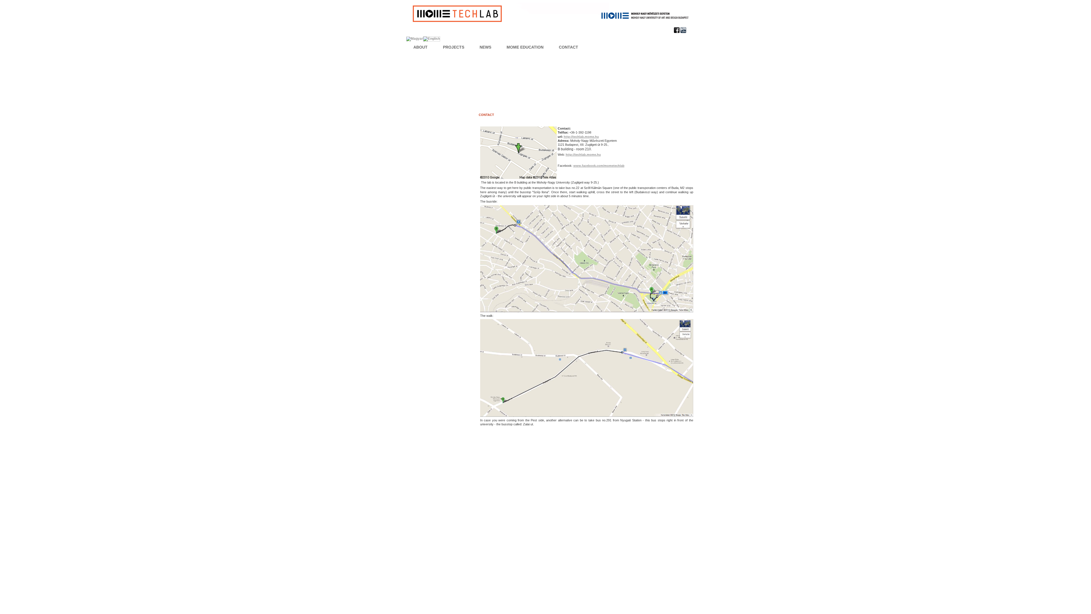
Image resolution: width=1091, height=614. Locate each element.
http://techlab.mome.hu (581, 136)
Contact (486, 114)
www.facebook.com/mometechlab (598, 165)
